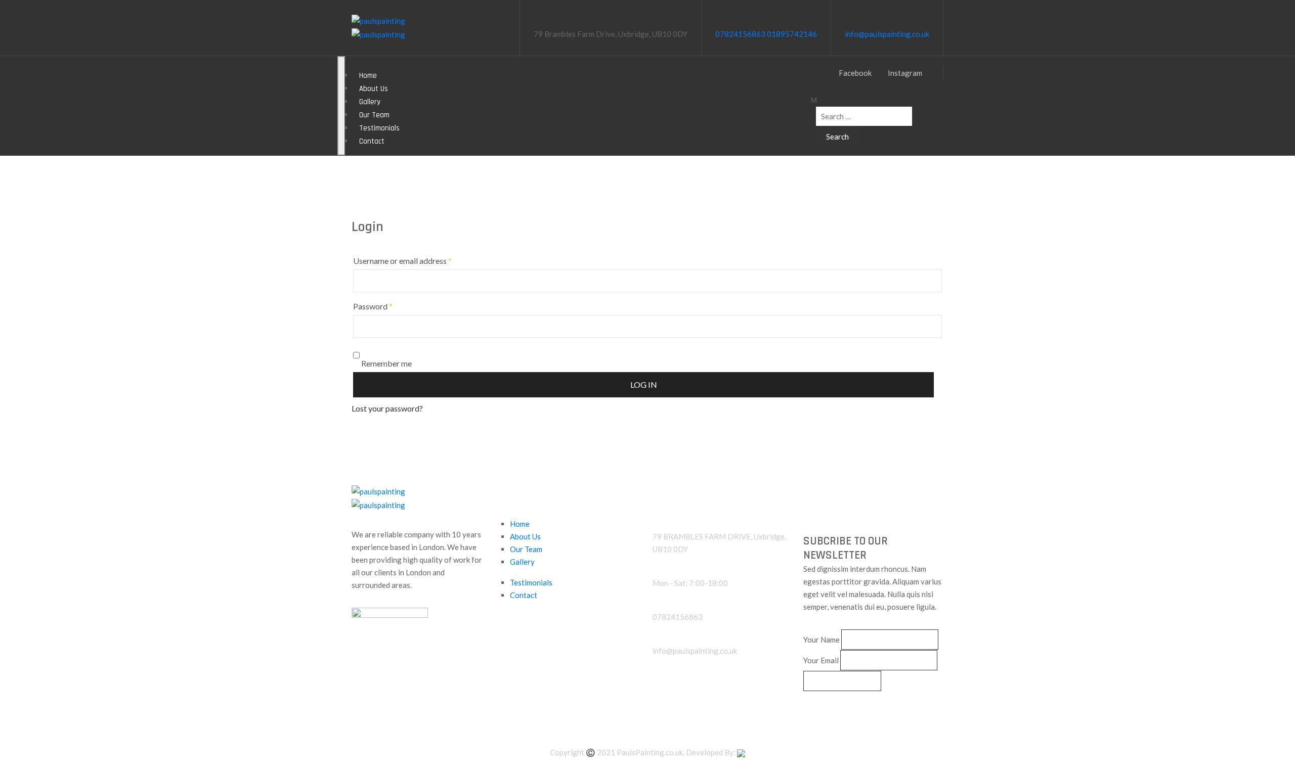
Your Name (821, 639)
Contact (371, 141)
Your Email (821, 660)
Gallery (522, 561)
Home (520, 523)
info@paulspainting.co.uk (887, 33)
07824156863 (740, 33)
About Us (525, 536)
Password (373, 306)
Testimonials (531, 582)
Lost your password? (387, 408)
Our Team (526, 549)
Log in (643, 384)
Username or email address (402, 260)
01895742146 (792, 33)
